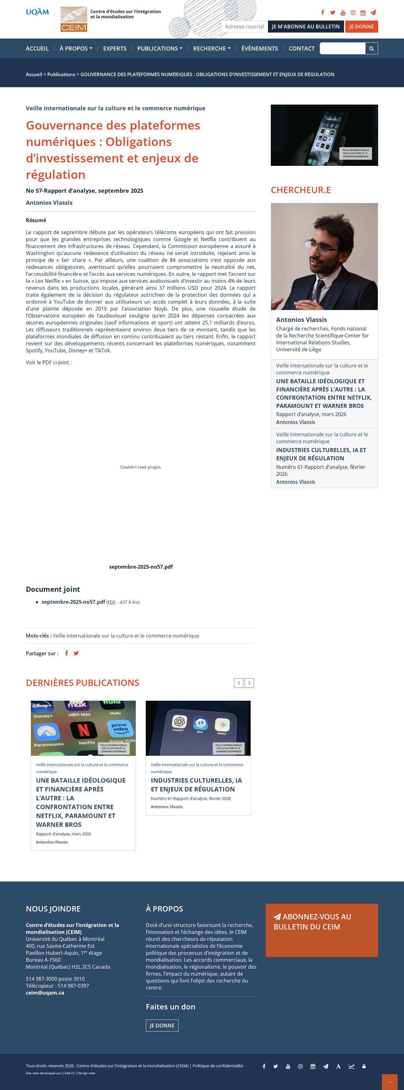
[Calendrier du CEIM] (363, 12)
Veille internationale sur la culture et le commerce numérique (115, 108)
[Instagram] (353, 12)
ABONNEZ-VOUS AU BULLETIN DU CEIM (312, 921)
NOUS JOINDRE (53, 908)
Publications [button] (157, 48)
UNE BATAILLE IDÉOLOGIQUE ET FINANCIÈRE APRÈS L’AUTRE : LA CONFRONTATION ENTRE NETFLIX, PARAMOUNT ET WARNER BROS (81, 802)
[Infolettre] (373, 12)
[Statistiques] (351, 1066)
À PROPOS (164, 908)
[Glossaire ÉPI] (338, 1066)
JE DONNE (361, 26)
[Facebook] (322, 12)
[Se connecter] (363, 1066)
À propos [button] (74, 48)
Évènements (259, 48)
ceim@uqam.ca (45, 992)
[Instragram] (300, 1066)
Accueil (37, 48)
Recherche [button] (209, 48)
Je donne (162, 1025)
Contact (302, 48)
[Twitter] (332, 12)
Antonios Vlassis (49, 202)
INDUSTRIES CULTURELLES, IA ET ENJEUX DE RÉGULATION (196, 784)
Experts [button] (115, 48)
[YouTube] (343, 12)
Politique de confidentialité (218, 1066)
